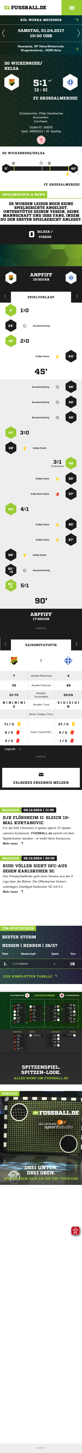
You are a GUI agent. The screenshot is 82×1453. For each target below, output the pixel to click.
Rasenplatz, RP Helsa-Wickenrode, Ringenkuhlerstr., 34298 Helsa (41, 48)
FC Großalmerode (55, 98)
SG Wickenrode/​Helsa (23, 65)
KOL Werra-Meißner (41, 19)
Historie (5, 643)
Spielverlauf (41, 297)
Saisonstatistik (41, 644)
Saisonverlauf (76, 643)
